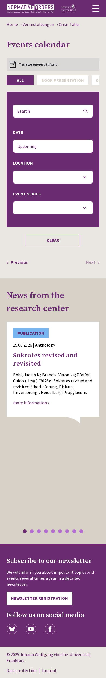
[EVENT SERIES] (53, 207)
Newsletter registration (39, 598)
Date (18, 132)
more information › (31, 402)
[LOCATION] (53, 177)
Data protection (22, 670)
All (20, 80)
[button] (25, 531)
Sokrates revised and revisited (45, 359)
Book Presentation (62, 80)
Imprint (49, 670)
